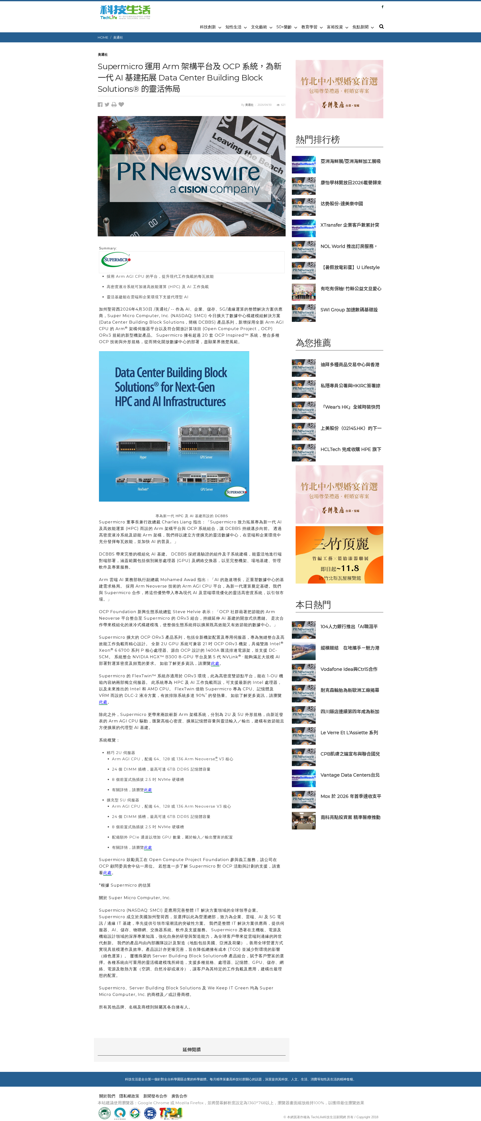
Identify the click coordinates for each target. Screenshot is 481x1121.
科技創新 (208, 27)
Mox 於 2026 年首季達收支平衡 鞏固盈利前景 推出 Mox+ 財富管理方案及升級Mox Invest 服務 (351, 796)
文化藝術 (259, 27)
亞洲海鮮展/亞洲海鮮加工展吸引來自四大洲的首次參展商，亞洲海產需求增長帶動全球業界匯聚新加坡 (351, 161)
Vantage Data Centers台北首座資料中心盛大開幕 (350, 775)
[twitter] (107, 105)
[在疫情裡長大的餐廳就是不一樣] (339, 89)
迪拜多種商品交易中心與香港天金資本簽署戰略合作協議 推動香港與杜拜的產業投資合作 (351, 364)
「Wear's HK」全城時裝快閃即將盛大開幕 (350, 407)
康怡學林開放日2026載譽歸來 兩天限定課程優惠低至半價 (351, 182)
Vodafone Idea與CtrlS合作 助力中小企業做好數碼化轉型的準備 (350, 669)
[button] (381, 26)
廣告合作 (179, 1096)
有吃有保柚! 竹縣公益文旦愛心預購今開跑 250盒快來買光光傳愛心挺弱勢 (351, 288)
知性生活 (233, 27)
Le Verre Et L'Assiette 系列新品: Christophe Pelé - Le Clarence (349, 732)
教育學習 (309, 27)
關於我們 (107, 1096)
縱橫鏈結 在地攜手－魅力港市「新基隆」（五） (350, 647)
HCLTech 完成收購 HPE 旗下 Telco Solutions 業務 (351, 449)
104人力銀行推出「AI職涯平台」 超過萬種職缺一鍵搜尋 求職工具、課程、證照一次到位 (351, 626)
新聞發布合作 (155, 1096)
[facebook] (101, 105)
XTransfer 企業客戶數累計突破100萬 (350, 225)
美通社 (118, 37)
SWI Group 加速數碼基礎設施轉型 (349, 309)
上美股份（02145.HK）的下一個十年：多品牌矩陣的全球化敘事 (351, 428)
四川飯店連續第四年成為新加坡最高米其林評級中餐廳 (350, 711)
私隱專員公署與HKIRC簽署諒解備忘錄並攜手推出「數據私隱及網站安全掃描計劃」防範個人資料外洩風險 (350, 385)
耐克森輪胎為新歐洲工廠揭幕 (350, 690)
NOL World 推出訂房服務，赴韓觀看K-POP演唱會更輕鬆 (351, 246)
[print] (114, 105)
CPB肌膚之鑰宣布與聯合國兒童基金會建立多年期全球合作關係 (350, 754)
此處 (215, 663)
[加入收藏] (121, 105)
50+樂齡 (284, 27)
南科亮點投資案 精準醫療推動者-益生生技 (351, 817)
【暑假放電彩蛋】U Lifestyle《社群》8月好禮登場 (350, 267)
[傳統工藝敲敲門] (339, 555)
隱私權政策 (129, 1096)
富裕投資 (335, 27)
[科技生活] (125, 15)
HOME (103, 37)
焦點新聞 (360, 27)
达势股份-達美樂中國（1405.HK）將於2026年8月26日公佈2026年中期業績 (350, 203)
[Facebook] (382, 6)
